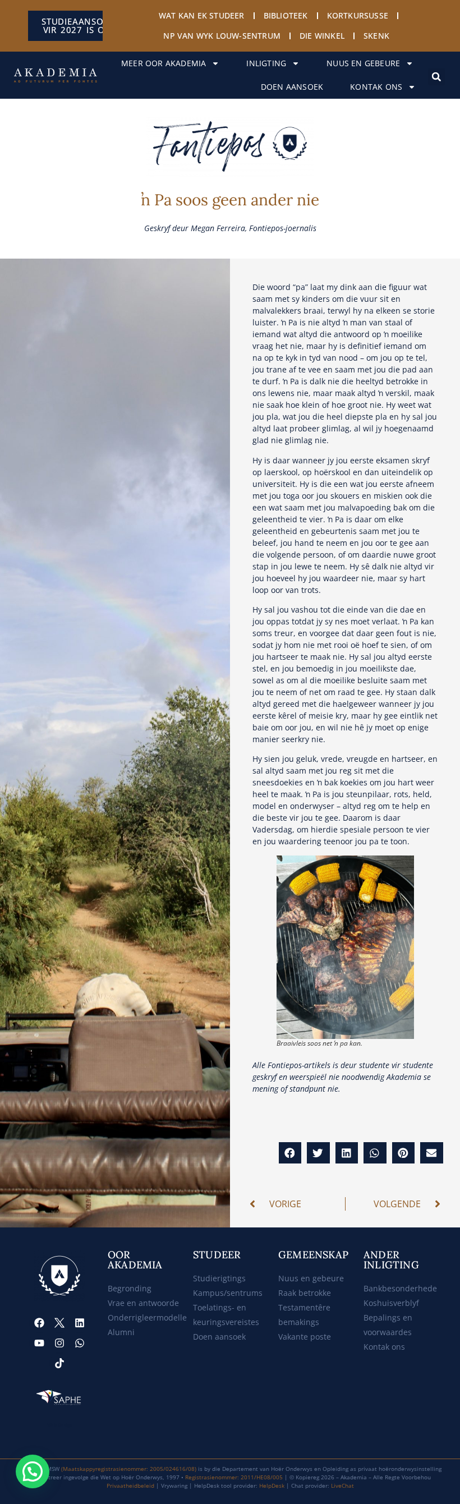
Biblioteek (286, 15)
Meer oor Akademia (163, 63)
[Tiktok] (59, 1363)
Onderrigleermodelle (147, 1317)
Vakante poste (304, 1336)
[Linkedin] (80, 1323)
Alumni (121, 1332)
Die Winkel (322, 35)
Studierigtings (219, 1278)
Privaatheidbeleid (130, 1485)
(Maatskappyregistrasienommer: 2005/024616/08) (128, 1469)
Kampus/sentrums (228, 1292)
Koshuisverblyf (391, 1303)
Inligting (266, 63)
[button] (436, 76)
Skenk (376, 35)
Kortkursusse (357, 15)
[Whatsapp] (80, 1343)
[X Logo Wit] (59, 1323)
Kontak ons (376, 86)
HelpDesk (271, 1485)
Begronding (129, 1288)
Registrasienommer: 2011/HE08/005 (234, 1477)
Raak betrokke (304, 1292)
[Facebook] (39, 1323)
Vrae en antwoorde (143, 1303)
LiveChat (342, 1485)
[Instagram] (59, 1343)
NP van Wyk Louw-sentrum (221, 35)
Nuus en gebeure (363, 63)
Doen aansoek (292, 86)
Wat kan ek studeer (202, 15)
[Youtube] (39, 1343)
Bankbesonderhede (400, 1288)
